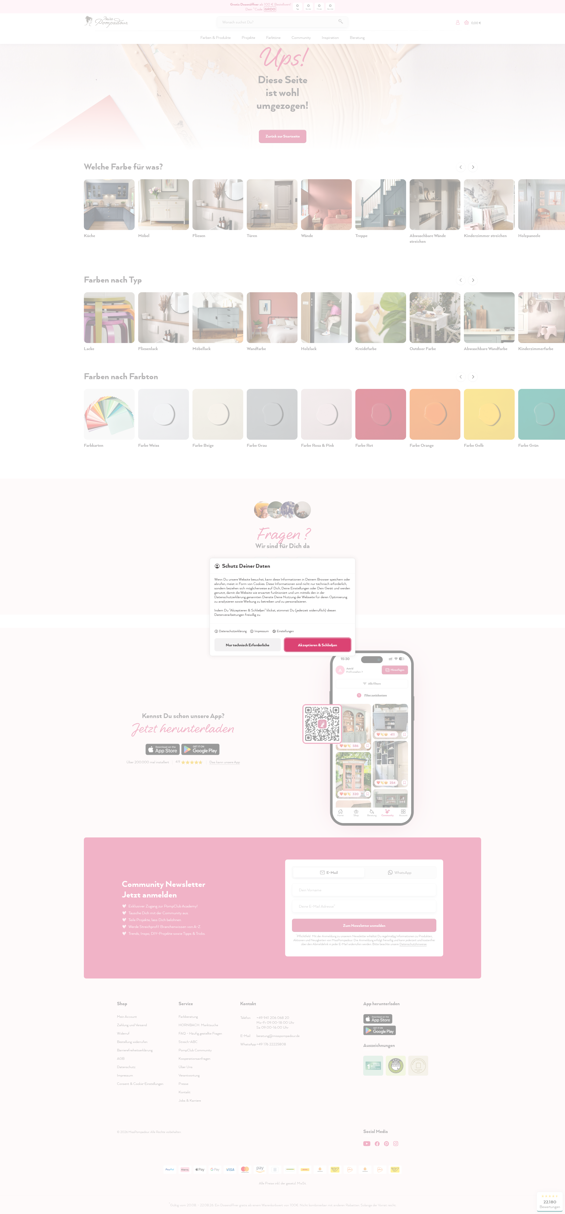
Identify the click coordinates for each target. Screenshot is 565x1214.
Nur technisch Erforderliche (247, 644)
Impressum (261, 631)
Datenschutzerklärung (233, 631)
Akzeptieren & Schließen (317, 644)
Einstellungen (285, 631)
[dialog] (282, 607)
